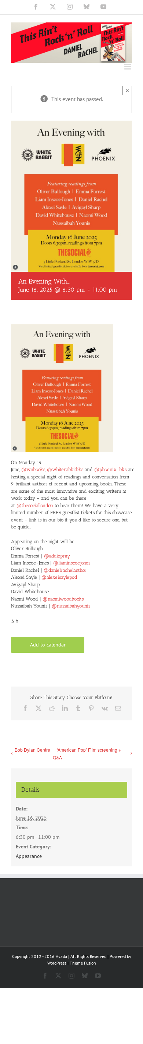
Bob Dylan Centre (32, 750)
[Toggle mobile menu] (128, 67)
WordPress (56, 963)
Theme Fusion (83, 963)
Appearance (29, 856)
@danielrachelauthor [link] (65, 570)
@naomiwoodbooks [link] (63, 599)
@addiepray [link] (57, 556)
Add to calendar (48, 645)
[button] (71, 474)
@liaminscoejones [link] (71, 563)
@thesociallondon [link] (34, 505)
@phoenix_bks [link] (110, 469)
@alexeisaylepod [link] (59, 577)
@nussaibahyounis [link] (71, 606)
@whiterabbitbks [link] (65, 469)
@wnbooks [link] (33, 469)
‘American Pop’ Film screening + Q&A (87, 753)
